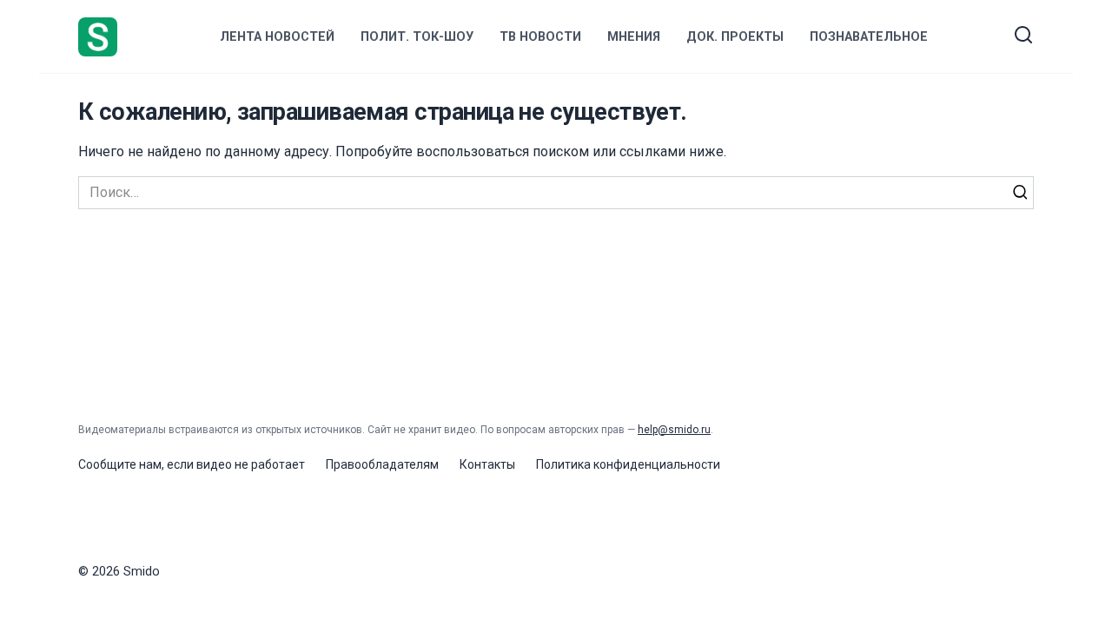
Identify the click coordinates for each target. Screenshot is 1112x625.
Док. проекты (735, 37)
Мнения (633, 37)
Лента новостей (277, 37)
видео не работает (250, 464)
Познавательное (869, 37)
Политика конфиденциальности (628, 464)
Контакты (487, 464)
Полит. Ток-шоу (417, 37)
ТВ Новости (540, 37)
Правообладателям (382, 464)
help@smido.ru (674, 430)
